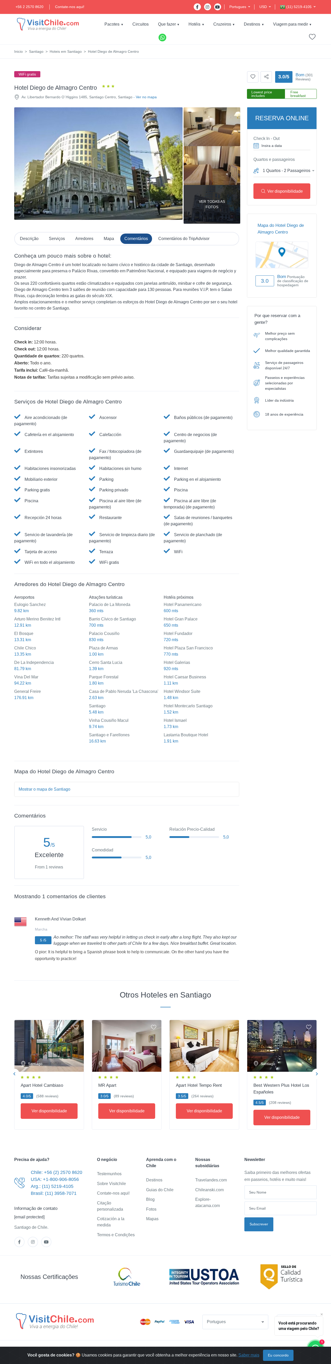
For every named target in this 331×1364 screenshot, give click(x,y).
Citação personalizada (110, 1206)
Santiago (36, 51)
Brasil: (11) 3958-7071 (54, 1193)
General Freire (27, 691)
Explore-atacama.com (207, 1202)
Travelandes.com (211, 1180)
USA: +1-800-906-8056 (55, 1179)
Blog (150, 1199)
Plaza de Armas (103, 648)
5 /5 (43, 940)
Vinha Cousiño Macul (109, 720)
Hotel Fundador (178, 633)
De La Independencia (34, 662)
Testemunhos (109, 1174)
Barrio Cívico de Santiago (112, 619)
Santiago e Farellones (109, 735)
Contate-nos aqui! (69, 7)
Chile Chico (25, 648)
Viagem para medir (290, 24)
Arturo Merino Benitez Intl (37, 619)
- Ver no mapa (145, 97)
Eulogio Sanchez (30, 604)
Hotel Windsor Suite (182, 691)
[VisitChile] (48, 24)
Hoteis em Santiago (66, 51)
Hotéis (194, 24)
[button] (239, 7)
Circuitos (140, 24)
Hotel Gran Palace (181, 619)
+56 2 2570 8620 (29, 7)
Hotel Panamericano (182, 604)
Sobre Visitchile (111, 1183)
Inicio (18, 51)
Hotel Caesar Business (185, 677)
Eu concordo (278, 1355)
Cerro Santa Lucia (105, 662)
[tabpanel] (49, 1074)
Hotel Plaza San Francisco (188, 648)
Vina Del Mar (26, 677)
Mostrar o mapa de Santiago (44, 789)
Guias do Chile (160, 1190)
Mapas (152, 1219)
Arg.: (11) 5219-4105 (52, 1186)
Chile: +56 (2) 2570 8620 (56, 1172)
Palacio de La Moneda (109, 604)
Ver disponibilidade (285, 191)
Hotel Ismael (175, 720)
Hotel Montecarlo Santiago (188, 706)
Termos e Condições (116, 1235)
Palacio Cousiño (104, 633)
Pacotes (111, 24)
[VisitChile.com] (54, 1321)
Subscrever (259, 1224)
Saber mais (248, 1355)
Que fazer (167, 24)
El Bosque (23, 633)
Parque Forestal (103, 677)
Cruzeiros (222, 24)
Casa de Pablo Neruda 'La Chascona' (123, 691)
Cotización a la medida (110, 1222)
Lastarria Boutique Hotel (186, 735)
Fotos (151, 1209)
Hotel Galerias (177, 662)
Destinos (252, 24)
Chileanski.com (209, 1190)
